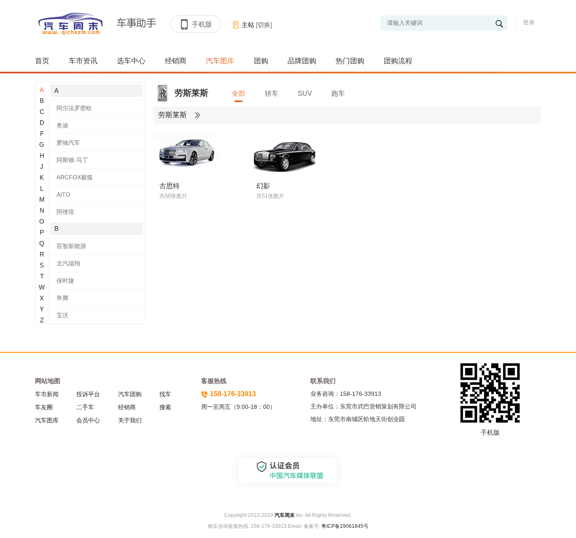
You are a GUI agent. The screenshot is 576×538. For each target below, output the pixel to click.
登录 (529, 22)
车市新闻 (47, 394)
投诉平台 (88, 394)
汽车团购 (130, 394)
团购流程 (398, 61)
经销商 (175, 61)
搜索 (165, 407)
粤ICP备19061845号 (345, 526)
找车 (165, 394)
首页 (42, 61)
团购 (261, 61)
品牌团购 (302, 61)
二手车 (85, 407)
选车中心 (131, 61)
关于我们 (130, 420)
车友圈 (44, 407)
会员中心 (88, 420)
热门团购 (350, 61)
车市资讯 (83, 61)
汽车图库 (220, 61)
